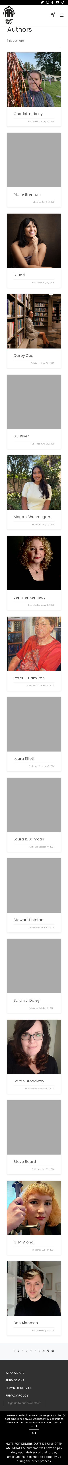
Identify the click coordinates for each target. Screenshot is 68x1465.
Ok (34, 1433)
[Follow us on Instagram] (47, 2)
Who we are (14, 1373)
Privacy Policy (16, 1395)
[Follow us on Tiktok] (62, 2)
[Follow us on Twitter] (42, 2)
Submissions (14, 1380)
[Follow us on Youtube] (57, 2)
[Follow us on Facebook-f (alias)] (52, 2)
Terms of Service (18, 1388)
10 (52, 1351)
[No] (64, 1415)
